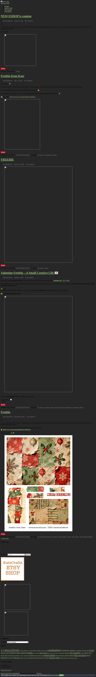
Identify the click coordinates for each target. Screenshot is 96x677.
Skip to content (5, 3)
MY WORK (8, 10)
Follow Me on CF (6, 670)
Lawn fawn (26, 655)
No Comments (29, 20)
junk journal (75, 537)
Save (4, 68)
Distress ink (5, 653)
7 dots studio (23, 650)
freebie (55, 155)
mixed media (49, 655)
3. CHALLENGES (10, 650)
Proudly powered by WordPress (10, 673)
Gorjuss (82, 653)
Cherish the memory (68, 650)
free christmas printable (44, 537)
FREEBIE (7, 159)
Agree (61, 675)
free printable (48, 155)
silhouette (17, 658)
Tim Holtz (46, 658)
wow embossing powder (72, 658)
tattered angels (38, 658)
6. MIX (18, 71)
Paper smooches (60, 655)
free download (36, 653)
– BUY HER (61, 280)
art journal (30, 650)
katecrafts (21, 655)
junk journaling (15, 655)
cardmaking (54, 650)
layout (32, 655)
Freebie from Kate (12, 76)
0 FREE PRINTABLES (23, 155)
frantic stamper (21, 653)
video (57, 658)
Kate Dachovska (7, 20)
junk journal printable (86, 537)
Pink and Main (80, 655)
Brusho (35, 650)
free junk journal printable (62, 407)
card (46, 650)
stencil (32, 658)
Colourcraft (85, 650)
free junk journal (49, 407)
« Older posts (5, 538)
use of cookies (55, 675)
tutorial (52, 658)
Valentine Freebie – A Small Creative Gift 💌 (29, 272)
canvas (42, 650)
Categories (4, 642)
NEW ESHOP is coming (16, 16)
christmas (79, 650)
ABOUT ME (8, 8)
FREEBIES (8, 11)
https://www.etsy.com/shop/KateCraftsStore (22, 97)
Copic (91, 650)
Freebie (5, 412)
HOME (6, 6)
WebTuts (39, 673)
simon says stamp (24, 658)
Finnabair (12, 653)
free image (40, 155)
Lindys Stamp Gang (38, 655)
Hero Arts (88, 653)
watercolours (63, 658)
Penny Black (69, 655)
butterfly (39, 650)
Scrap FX (10, 658)
